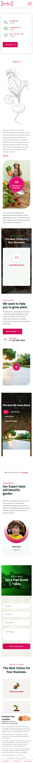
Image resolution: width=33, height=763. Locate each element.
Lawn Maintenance (16, 265)
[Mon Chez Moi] (7, 3)
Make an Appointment (16, 646)
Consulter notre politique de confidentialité (12, 755)
